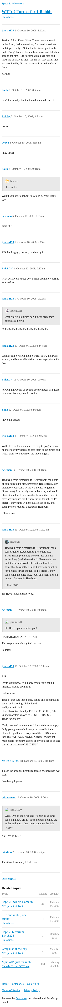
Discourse (21, 998)
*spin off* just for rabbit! (17, 962)
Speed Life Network (13, 3)
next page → (9, 878)
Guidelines (33, 983)
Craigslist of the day (14, 948)
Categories (18, 983)
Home (5, 983)
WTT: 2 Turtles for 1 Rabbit (27, 11)
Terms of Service (11, 990)
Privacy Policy (32, 990)
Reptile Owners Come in (17, 901)
